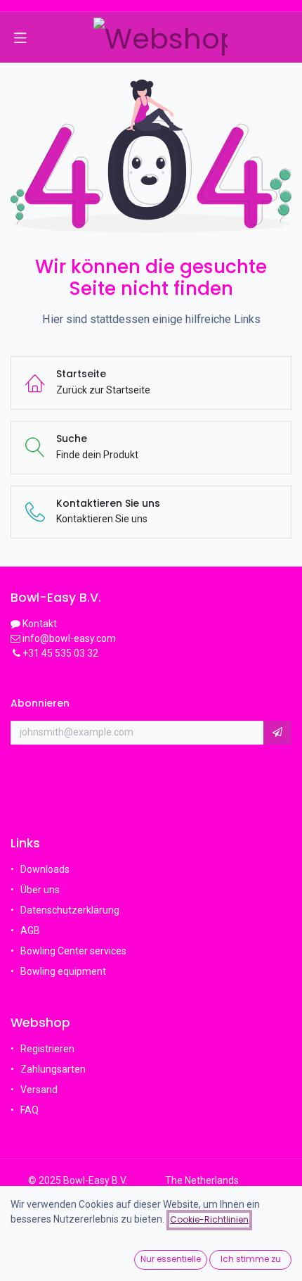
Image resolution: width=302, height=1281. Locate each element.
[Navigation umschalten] (20, 37)
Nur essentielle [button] (170, 1259)
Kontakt (39, 623)
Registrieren (47, 1048)
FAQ (30, 1110)
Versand (39, 1089)
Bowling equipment (63, 971)
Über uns (40, 889)
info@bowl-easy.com (68, 638)
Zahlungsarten (53, 1069)
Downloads (45, 869)
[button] (277, 733)
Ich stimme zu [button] (251, 1259)
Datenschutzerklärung (69, 910)
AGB (30, 930)
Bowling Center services (73, 951)
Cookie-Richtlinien (209, 1219)
